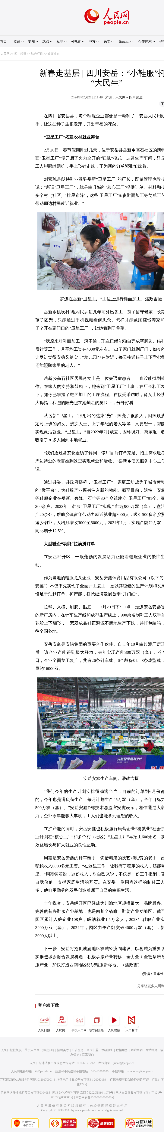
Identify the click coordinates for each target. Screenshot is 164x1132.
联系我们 (88, 1054)
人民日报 (44, 1030)
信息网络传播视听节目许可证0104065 (25, 1092)
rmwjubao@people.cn (140, 1071)
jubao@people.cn (123, 1063)
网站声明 (137, 1050)
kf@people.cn (43, 1071)
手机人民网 (79, 1030)
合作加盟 (92, 1050)
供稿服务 (107, 1050)
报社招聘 (48, 1050)
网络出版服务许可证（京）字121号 (139, 1092)
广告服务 (78, 1050)
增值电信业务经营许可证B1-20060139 (81, 1079)
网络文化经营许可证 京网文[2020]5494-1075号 (82, 1092)
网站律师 (151, 1050)
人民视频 (114, 1030)
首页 (3, 41)
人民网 (5, 53)
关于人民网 (32, 1050)
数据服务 (122, 1050)
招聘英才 (63, 1050)
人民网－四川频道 (129, 97)
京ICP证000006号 (62, 1097)
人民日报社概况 (11, 1050)
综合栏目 (37, 53)
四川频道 (20, 53)
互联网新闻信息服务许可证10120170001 (26, 1079)
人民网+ (61, 1030)
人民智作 (132, 1030)
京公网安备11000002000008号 (95, 1097)
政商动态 (54, 53)
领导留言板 (96, 1030)
